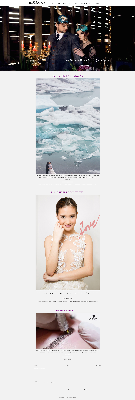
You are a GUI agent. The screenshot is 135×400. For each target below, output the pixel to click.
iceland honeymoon (63, 184)
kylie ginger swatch (76, 301)
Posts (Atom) (42, 368)
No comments (67, 179)
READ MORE (85, 65)
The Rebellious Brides (71, 397)
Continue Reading (67, 182)
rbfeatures (87, 184)
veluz (96, 184)
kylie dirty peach (68, 301)
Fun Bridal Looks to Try (67, 192)
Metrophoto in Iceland (67, 75)
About (58, 3)
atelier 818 (43, 301)
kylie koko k (83, 301)
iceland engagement (54, 184)
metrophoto (77, 184)
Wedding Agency (85, 3)
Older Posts (98, 365)
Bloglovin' (64, 3)
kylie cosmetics (61, 301)
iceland (48, 184)
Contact (77, 3)
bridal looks (48, 301)
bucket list (44, 184)
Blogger (86, 389)
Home (54, 3)
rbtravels (92, 184)
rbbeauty (70, 359)
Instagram (71, 3)
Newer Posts (36, 365)
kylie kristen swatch (90, 301)
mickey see (82, 184)
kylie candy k (54, 301)
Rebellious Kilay (67, 310)
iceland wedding (71, 184)
